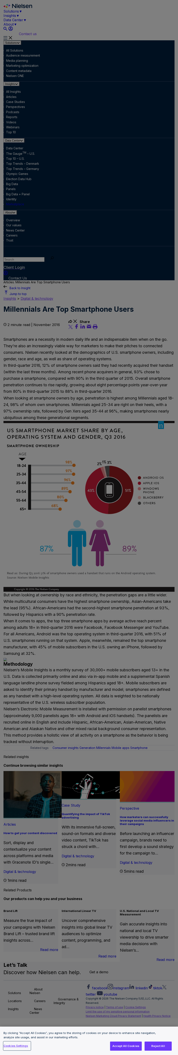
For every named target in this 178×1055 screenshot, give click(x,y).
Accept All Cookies (125, 1046)
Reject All (158, 1046)
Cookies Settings (15, 1045)
